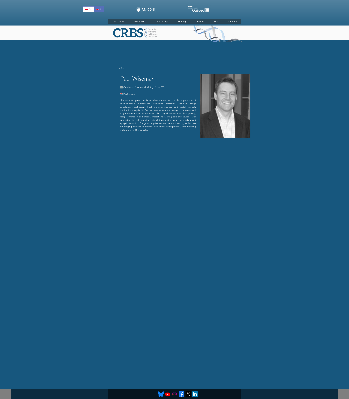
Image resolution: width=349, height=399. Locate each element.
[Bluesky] (161, 394)
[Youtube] (167, 394)
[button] (118, 21)
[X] (188, 394)
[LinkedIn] (195, 394)
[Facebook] (181, 394)
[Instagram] (174, 394)
